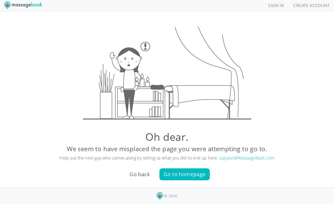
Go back (139, 174)
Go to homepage (185, 174)
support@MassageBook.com (247, 158)
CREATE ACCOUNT (311, 5)
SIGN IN (276, 5)
